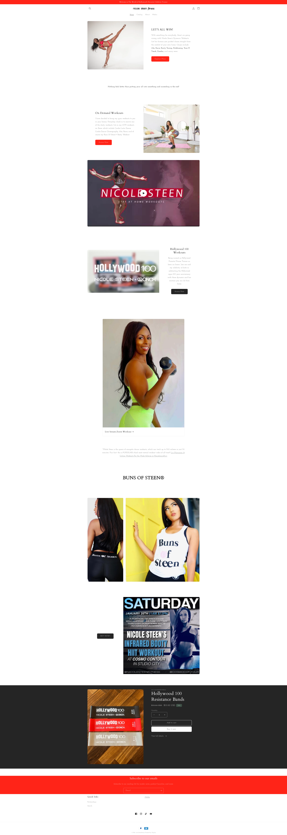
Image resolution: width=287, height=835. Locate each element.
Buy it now (171, 729)
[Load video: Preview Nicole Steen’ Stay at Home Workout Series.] (143, 193)
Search (89, 806)
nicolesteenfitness (140, 832)
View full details (157, 736)
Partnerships (91, 802)
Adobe (147, 797)
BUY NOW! (105, 636)
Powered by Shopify (150, 832)
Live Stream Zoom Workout (118, 431)
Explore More (160, 59)
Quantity (154, 710)
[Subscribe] (161, 790)
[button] (89, 8)
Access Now (103, 142)
